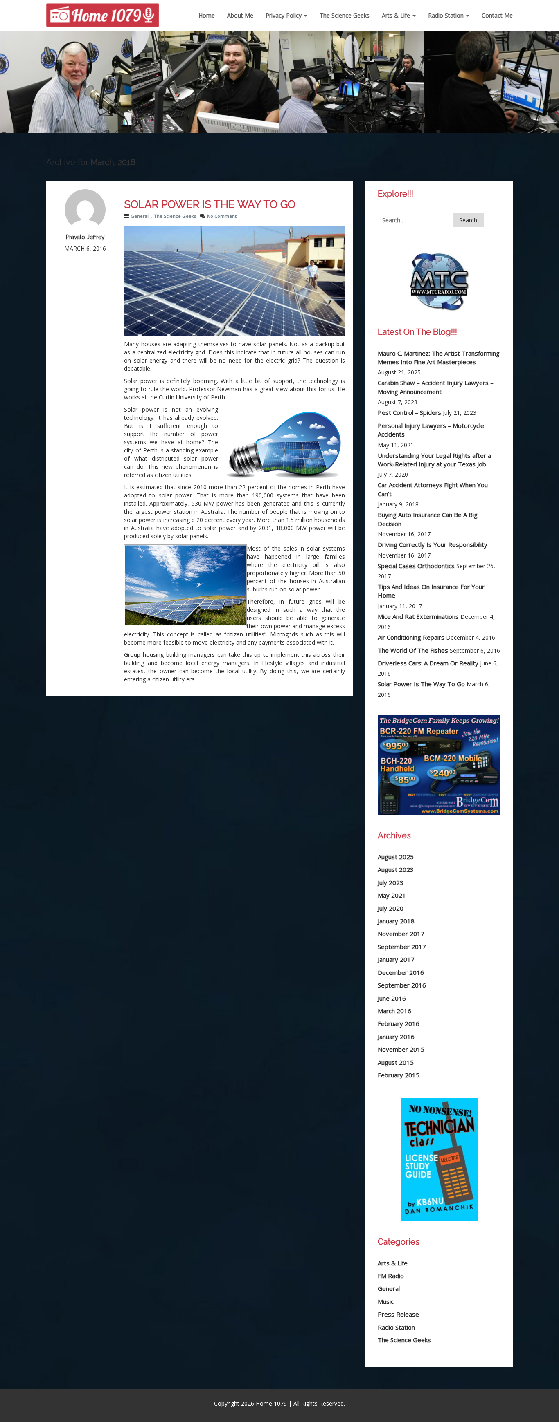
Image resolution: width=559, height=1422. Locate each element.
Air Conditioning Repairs (411, 637)
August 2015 (396, 1062)
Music (386, 1301)
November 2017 (401, 933)
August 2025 (396, 857)
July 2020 (390, 908)
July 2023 (390, 882)
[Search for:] (414, 220)
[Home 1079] (102, 10)
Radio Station (446, 15)
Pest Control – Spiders (409, 412)
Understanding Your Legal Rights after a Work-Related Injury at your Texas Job (434, 459)
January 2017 (396, 959)
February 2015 (398, 1075)
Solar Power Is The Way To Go (209, 204)
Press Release (398, 1314)
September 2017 (402, 947)
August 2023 (396, 869)
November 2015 (401, 1049)
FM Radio (391, 1276)
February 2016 (398, 1023)
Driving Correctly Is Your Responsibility (432, 544)
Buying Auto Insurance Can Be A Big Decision (428, 519)
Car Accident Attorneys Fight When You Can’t (433, 489)
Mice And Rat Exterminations (418, 616)
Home (206, 15)
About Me (240, 15)
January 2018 (396, 921)
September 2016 (402, 985)
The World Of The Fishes (413, 650)
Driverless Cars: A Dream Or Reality (428, 663)
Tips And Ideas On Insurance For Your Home (431, 590)
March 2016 (394, 1011)
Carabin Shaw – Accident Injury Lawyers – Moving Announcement (436, 386)
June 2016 (392, 998)
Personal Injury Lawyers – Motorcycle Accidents (431, 429)
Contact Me (497, 15)
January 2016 (396, 1036)
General (140, 216)
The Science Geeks (345, 15)
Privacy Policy (284, 15)
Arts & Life (397, 15)
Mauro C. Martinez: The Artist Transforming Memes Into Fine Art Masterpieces (439, 357)
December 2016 (401, 972)
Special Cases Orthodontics (416, 566)
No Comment (222, 216)
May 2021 (392, 895)
